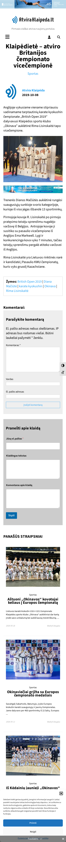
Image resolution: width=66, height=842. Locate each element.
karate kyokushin (30, 286)
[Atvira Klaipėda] (33, 23)
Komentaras (13, 345)
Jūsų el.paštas (15, 438)
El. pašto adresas (15, 391)
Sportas (33, 73)
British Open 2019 (29, 281)
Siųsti (11, 515)
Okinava (50, 286)
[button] (61, 793)
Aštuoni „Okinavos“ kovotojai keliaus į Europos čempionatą (33, 600)
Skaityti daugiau (53, 625)
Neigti (33, 831)
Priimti (33, 823)
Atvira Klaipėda (33, 90)
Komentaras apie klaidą (19, 485)
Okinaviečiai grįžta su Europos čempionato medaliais (33, 693)
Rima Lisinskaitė (17, 291)
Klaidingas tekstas (16, 455)
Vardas (9, 379)
